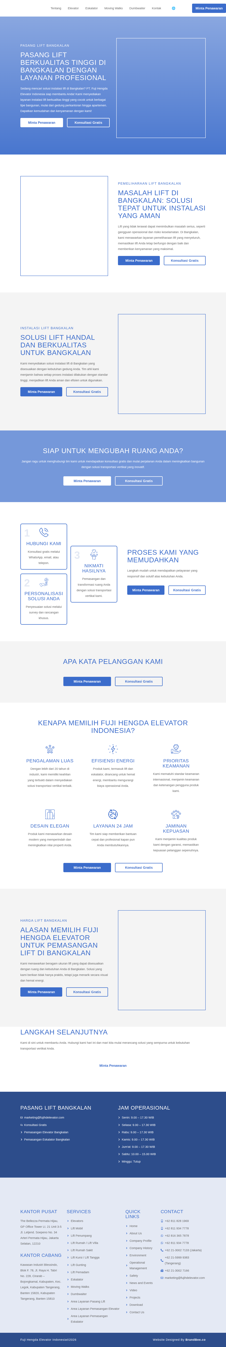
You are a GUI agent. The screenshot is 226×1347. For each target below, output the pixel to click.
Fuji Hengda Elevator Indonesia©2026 (48, 1339)
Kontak (156, 8)
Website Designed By (179, 1339)
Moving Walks (113, 8)
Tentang (56, 8)
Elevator (73, 8)
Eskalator (91, 8)
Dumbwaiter (137, 8)
